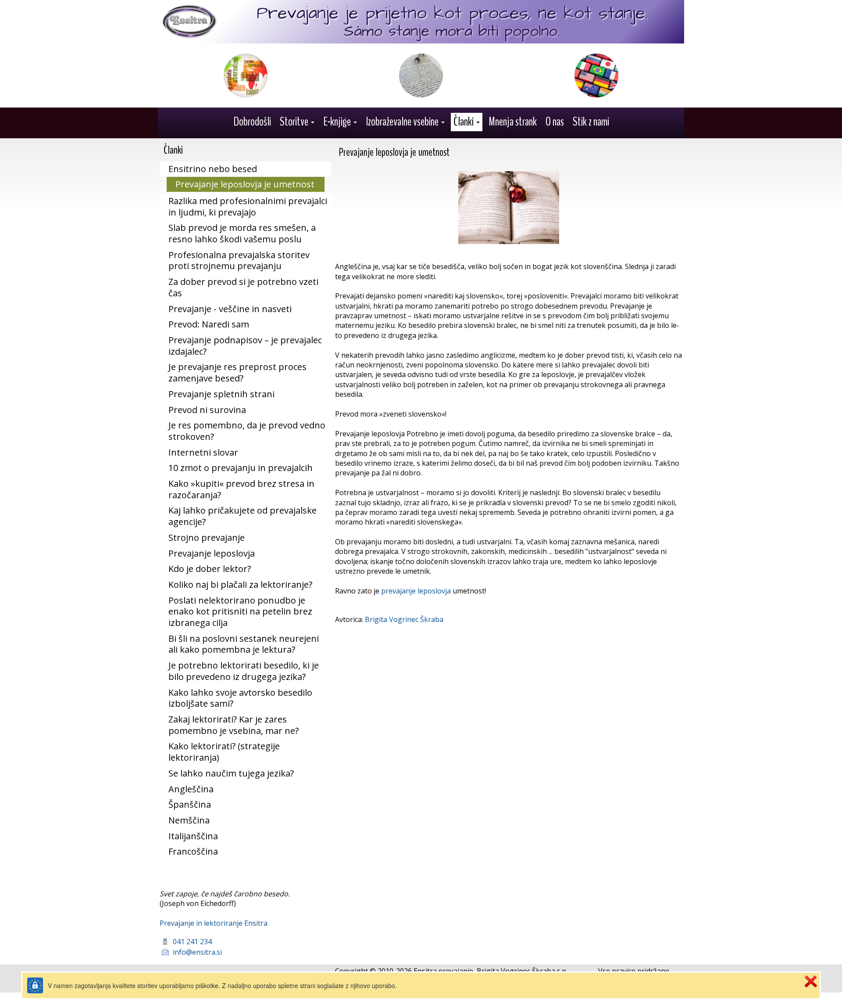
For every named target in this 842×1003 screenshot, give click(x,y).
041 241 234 (192, 941)
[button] (297, 122)
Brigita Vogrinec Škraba (404, 619)
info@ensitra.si (197, 952)
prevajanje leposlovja (416, 591)
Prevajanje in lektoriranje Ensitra (214, 923)
